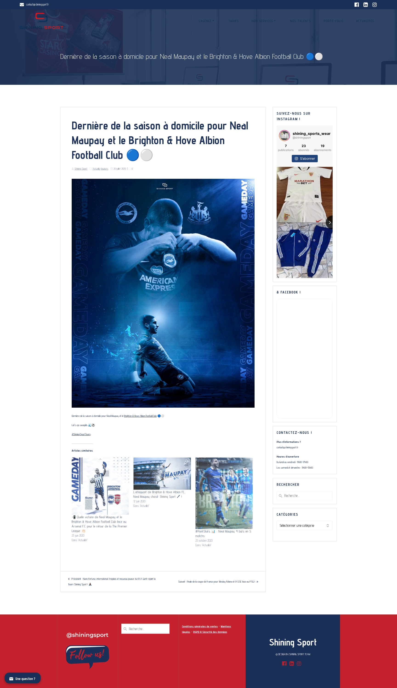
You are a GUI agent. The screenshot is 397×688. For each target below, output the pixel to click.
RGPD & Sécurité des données (210, 632)
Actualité (96, 168)
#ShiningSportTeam (81, 434)
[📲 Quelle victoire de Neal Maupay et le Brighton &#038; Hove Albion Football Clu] (100, 486)
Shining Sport (80, 168)
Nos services (262, 21)
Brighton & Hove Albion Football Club (140, 416)
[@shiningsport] (284, 135)
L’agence (205, 21)
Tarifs (233, 21)
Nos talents (300, 21)
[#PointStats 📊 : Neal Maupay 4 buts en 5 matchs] (224, 493)
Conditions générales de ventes (200, 626)
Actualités (365, 21)
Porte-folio (333, 21)
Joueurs (104, 168)
